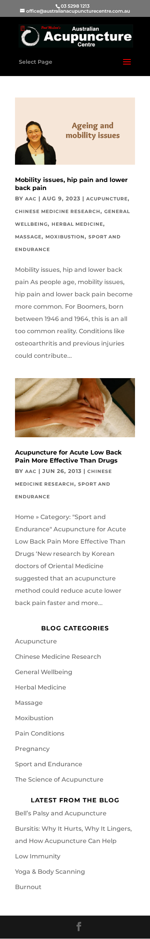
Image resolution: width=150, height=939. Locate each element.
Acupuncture (107, 199)
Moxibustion (65, 237)
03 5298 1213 (75, 6)
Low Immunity (37, 856)
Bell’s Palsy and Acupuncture (61, 813)
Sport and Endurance (48, 764)
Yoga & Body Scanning (50, 871)
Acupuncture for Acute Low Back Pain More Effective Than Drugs (68, 456)
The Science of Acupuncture (59, 779)
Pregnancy (32, 748)
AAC (31, 199)
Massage (28, 237)
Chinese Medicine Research (57, 211)
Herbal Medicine (77, 224)
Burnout (28, 887)
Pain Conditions (39, 733)
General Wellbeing (43, 672)
